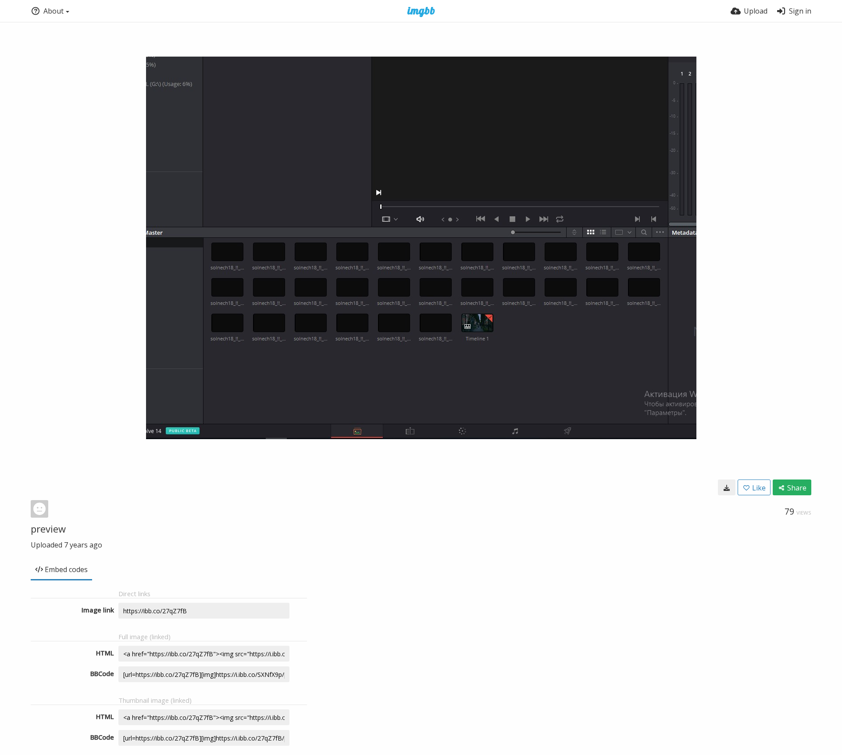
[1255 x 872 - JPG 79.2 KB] (726, 487)
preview (48, 528)
